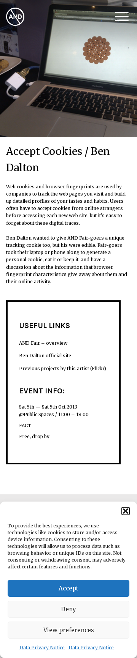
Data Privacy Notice (42, 647)
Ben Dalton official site (45, 355)
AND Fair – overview (43, 343)
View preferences (68, 630)
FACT (25, 425)
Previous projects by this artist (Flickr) (62, 368)
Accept (68, 588)
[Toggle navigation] (122, 17)
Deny (68, 609)
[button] (125, 511)
